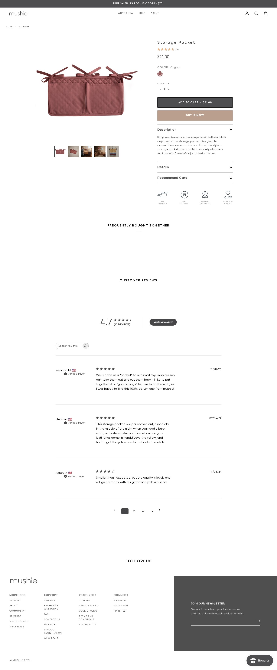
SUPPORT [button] (51, 595)
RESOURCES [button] (87, 595)
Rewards (15, 616)
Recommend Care (172, 178)
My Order (50, 624)
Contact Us (52, 619)
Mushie (18, 660)
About (13, 605)
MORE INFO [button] (17, 595)
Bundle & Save (18, 621)
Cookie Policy (88, 611)
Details (163, 167)
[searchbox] (69, 346)
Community (17, 611)
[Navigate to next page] (161, 510)
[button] (60, 151)
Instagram (121, 605)
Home (9, 27)
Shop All (15, 600)
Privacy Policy (89, 605)
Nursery (24, 27)
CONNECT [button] (121, 595)
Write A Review (163, 322)
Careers (84, 600)
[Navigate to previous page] (115, 510)
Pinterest (120, 611)
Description (166, 130)
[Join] (257, 621)
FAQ (46, 614)
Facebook (120, 600)
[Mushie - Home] (18, 13)
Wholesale (16, 627)
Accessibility (88, 624)
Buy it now (195, 115)
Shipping (50, 600)
